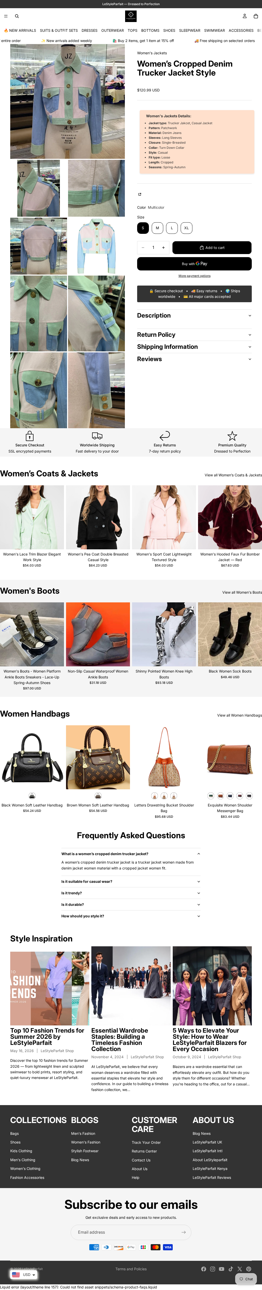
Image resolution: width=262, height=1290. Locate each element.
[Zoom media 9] (96, 390)
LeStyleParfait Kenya (210, 1168)
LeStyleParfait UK (207, 1142)
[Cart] (255, 16)
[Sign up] (183, 1232)
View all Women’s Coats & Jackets (233, 475)
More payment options (195, 276)
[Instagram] (213, 1269)
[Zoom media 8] (38, 390)
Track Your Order (146, 1142)
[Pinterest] (249, 1269)
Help (135, 1177)
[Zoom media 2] (38, 188)
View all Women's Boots (242, 592)
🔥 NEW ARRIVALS (20, 30)
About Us (139, 1168)
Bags (14, 1133)
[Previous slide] (7, 517)
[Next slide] (56, 517)
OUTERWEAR (112, 30)
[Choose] (56, 541)
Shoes (15, 1142)
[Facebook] (204, 1269)
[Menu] (6, 16)
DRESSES (89, 30)
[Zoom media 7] (96, 313)
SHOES (169, 30)
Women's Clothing (25, 1168)
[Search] (17, 16)
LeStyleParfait (32, 1269)
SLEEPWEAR (189, 30)
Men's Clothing (22, 1159)
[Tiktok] (231, 1269)
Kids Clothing (21, 1151)
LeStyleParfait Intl (207, 1151)
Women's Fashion (85, 1142)
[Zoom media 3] (96, 188)
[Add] (56, 781)
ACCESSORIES (241, 30)
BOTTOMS (150, 30)
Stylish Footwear (85, 1151)
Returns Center (144, 1151)
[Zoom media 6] (38, 313)
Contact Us (141, 1160)
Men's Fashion (83, 1133)
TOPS (132, 30)
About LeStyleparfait (210, 1159)
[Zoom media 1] (67, 101)
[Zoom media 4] (38, 246)
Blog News (80, 1159)
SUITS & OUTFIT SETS (59, 30)
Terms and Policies (131, 1269)
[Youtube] (222, 1269)
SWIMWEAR (214, 30)
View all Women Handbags (239, 715)
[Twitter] (240, 1269)
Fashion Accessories (27, 1177)
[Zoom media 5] (96, 246)
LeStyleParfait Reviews (212, 1177)
